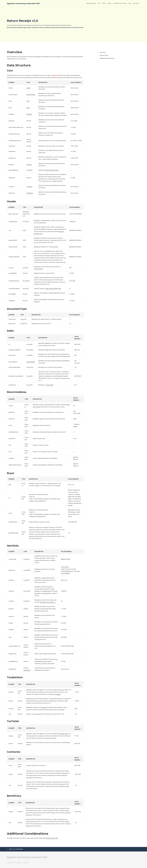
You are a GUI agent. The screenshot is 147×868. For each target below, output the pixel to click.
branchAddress (30, 362)
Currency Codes (38, 269)
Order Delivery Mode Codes (53, 288)
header (28, 88)
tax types (58, 694)
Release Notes (91, 3)
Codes (109, 3)
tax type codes (64, 734)
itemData (29, 114)
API (99, 3)
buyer (28, 108)
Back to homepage (16, 849)
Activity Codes (49, 385)
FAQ (130, 3)
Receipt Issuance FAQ (52, 838)
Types (103, 3)
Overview (102, 52)
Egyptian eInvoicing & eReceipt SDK (23, 3)
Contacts (136, 3)
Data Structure (104, 55)
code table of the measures (47, 602)
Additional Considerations (107, 58)
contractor (29, 186)
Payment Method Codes (52, 170)
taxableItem (27, 670)
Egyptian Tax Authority (22, 862)
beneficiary (29, 193)
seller (28, 101)
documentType (30, 94)
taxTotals (29, 164)
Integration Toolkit (120, 3)
